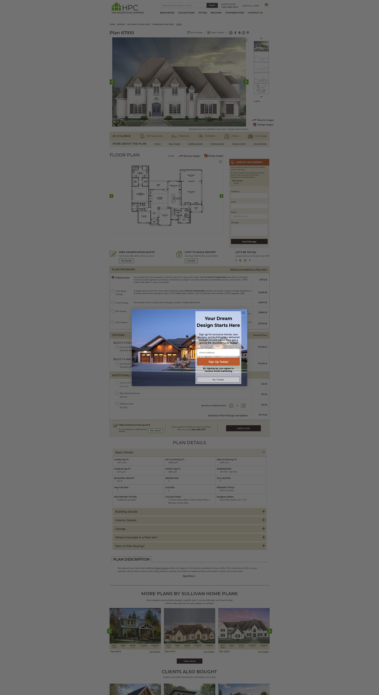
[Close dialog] (243, 312)
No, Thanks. (218, 379)
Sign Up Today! (218, 361)
